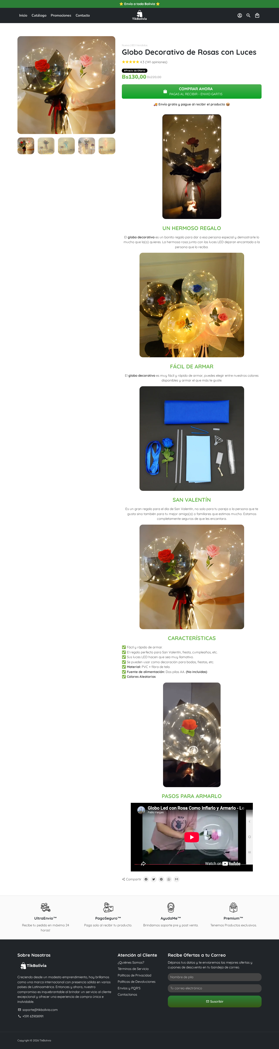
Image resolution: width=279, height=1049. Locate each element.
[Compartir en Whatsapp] (169, 879)
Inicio (23, 15)
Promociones (61, 15)
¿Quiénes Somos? (131, 962)
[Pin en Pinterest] (161, 879)
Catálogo (39, 15)
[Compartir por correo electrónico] (177, 879)
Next (110, 85)
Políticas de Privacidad (134, 975)
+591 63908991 (31, 1016)
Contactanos (127, 994)
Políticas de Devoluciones (136, 982)
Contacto (83, 15)
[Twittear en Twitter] (154, 879)
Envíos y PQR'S (129, 988)
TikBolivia (45, 1040)
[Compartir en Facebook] (146, 879)
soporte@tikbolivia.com (38, 1010)
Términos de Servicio (133, 969)
